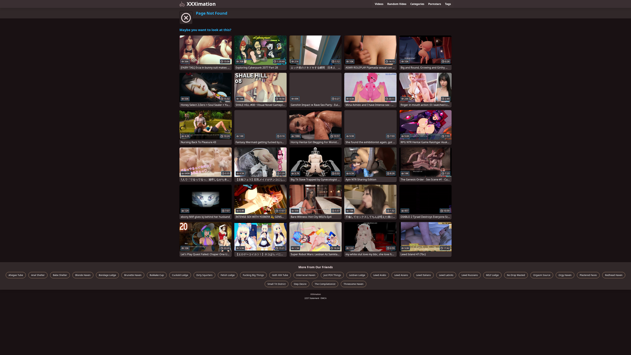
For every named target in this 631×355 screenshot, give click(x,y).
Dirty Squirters (204, 275)
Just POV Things (332, 275)
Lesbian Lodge (357, 275)
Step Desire (300, 283)
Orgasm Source (541, 275)
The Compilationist (325, 283)
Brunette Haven (132, 275)
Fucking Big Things (253, 275)
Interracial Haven (305, 275)
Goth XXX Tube (280, 275)
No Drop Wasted (516, 275)
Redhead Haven (613, 275)
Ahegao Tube (16, 275)
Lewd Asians (401, 275)
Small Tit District (277, 283)
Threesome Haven (353, 283)
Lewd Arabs (379, 275)
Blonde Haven (83, 275)
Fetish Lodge (228, 275)
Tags (448, 4)
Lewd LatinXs (446, 275)
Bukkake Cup (157, 275)
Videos (379, 4)
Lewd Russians (470, 275)
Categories (417, 4)
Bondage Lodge (107, 275)
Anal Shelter (38, 275)
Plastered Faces (588, 275)
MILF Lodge (492, 275)
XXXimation (201, 3)
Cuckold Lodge (180, 275)
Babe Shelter (60, 275)
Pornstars (434, 4)
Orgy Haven (565, 275)
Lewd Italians (423, 275)
